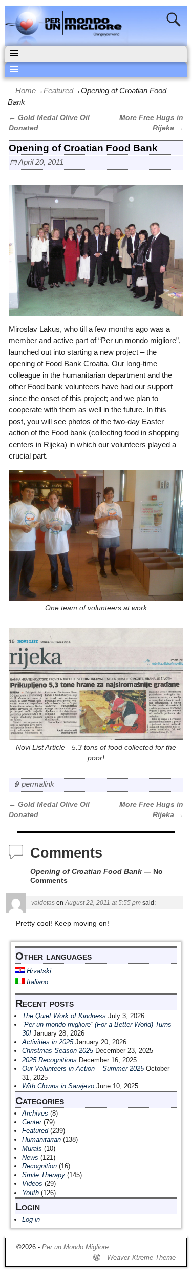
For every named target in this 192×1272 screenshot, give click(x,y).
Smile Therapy (43, 1175)
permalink (38, 784)
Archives (35, 1113)
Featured (58, 90)
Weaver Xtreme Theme (141, 1257)
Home (25, 90)
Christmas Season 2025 (57, 1051)
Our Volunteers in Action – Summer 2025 (83, 1068)
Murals (32, 1148)
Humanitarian (41, 1139)
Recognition (39, 1166)
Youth (30, 1193)
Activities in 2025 (47, 1042)
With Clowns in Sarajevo (58, 1086)
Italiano (36, 982)
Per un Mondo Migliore (75, 1247)
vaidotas (43, 902)
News (30, 1157)
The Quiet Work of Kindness (64, 1016)
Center (31, 1122)
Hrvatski (38, 971)
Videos (32, 1183)
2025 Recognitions (49, 1060)
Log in (31, 1219)
